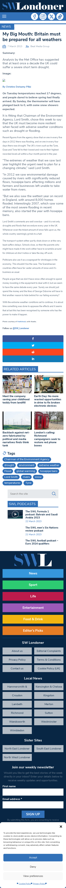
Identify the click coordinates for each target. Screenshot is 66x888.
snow (38, 477)
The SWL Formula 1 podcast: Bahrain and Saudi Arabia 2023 (41, 514)
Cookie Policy (25, 883)
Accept (33, 857)
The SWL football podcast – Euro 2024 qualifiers (41, 542)
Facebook (34, 16)
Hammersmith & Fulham (17, 687)
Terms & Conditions (49, 660)
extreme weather (49, 465)
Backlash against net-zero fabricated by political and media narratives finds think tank (16, 439)
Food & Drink (33, 619)
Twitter (51, 16)
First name (9, 786)
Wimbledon (17, 730)
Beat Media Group (39, 46)
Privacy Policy (39, 883)
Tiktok (59, 16)
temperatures (12, 483)
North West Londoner (17, 757)
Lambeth (17, 704)
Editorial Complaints (49, 651)
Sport (33, 585)
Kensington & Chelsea (49, 687)
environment (26, 465)
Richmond (17, 713)
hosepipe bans (48, 471)
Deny (33, 866)
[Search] (54, 493)
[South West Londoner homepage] (33, 6)
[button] (61, 826)
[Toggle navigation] (4, 16)
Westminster (49, 722)
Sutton (49, 713)
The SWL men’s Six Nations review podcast (41, 529)
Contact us (17, 668)
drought (9, 465)
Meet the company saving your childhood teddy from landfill (16, 399)
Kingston (48, 695)
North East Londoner (17, 748)
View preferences (33, 876)
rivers (26, 477)
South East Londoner (48, 748)
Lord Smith (11, 477)
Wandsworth (17, 722)
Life (33, 596)
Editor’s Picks (33, 630)
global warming (25, 471)
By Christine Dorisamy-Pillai (17, 86)
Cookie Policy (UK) (49, 668)
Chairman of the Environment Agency (26, 459)
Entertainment (33, 608)
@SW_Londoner (21, 328)
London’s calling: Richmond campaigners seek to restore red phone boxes (47, 439)
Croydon (17, 695)
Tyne (28, 483)
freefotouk (21, 321)
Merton (49, 704)
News (6, 27)
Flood (7, 471)
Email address (12, 799)
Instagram (43, 16)
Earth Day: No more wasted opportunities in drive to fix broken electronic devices (47, 401)
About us (17, 651)
